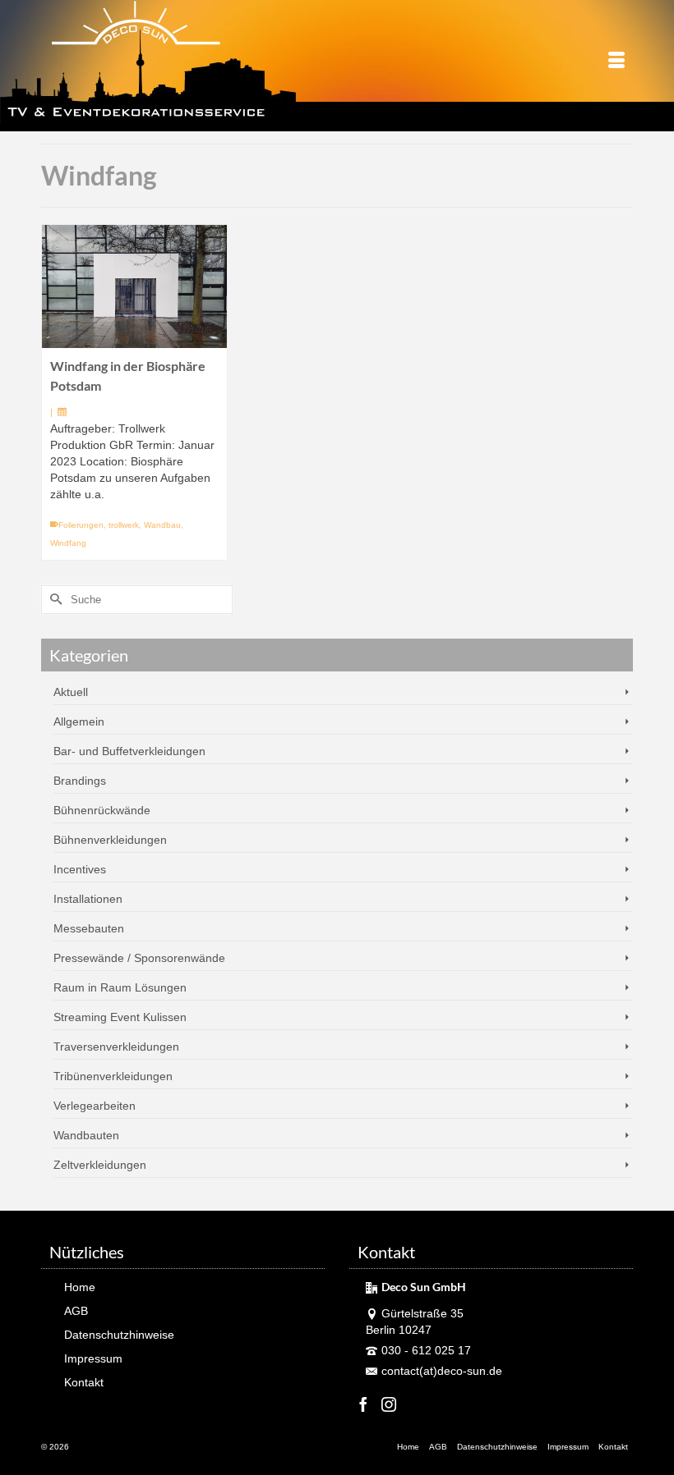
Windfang (68, 542)
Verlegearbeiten (94, 1105)
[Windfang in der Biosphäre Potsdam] (134, 286)
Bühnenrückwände (101, 810)
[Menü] (616, 61)
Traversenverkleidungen (116, 1046)
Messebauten (88, 928)
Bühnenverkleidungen (110, 839)
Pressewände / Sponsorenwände (139, 957)
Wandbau (162, 524)
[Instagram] (388, 1404)
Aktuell (70, 692)
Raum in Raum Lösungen (120, 987)
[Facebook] (363, 1404)
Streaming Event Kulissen (120, 1017)
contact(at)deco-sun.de (441, 1370)
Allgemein (78, 721)
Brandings (79, 780)
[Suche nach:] (137, 599)
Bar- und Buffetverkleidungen (129, 751)
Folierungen (81, 524)
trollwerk (123, 524)
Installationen (87, 898)
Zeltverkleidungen (99, 1164)
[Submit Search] (53, 599)
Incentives (79, 869)
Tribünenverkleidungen (113, 1076)
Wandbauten (86, 1135)
